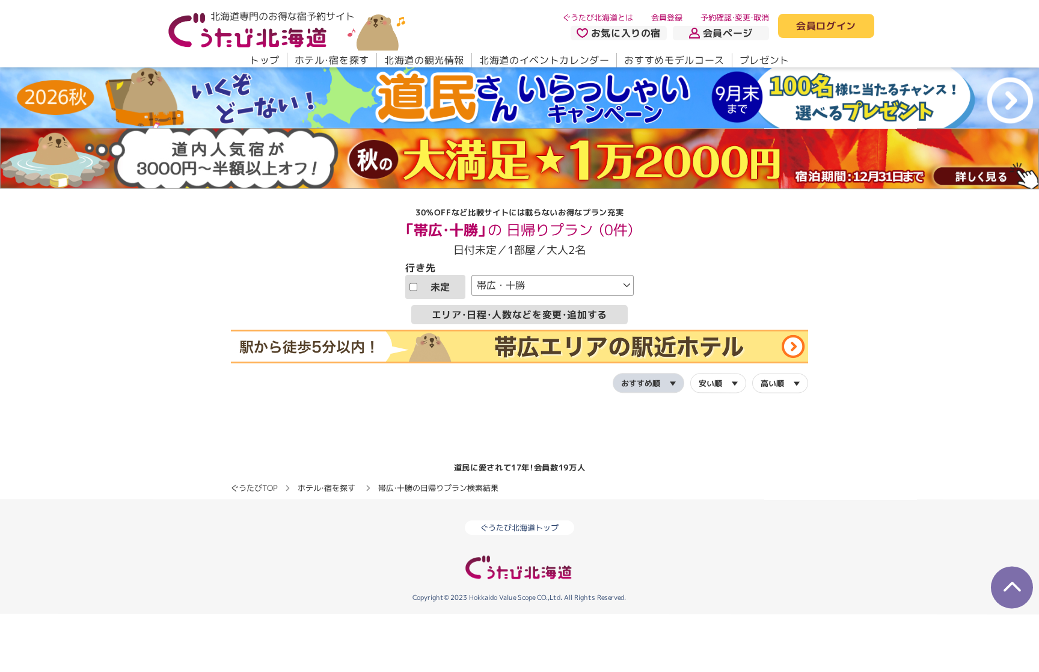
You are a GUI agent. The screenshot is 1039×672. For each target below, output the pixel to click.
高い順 (772, 383)
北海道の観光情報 (424, 60)
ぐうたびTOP (254, 487)
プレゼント (764, 60)
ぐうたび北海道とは (598, 17)
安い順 (710, 383)
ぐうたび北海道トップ (519, 527)
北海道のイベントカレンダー (544, 60)
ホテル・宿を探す (332, 60)
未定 (440, 286)
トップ (265, 60)
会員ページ (728, 33)
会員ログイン (826, 26)
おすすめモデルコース (674, 60)
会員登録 (666, 17)
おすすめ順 (640, 383)
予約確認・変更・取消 (734, 17)
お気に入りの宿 (626, 33)
